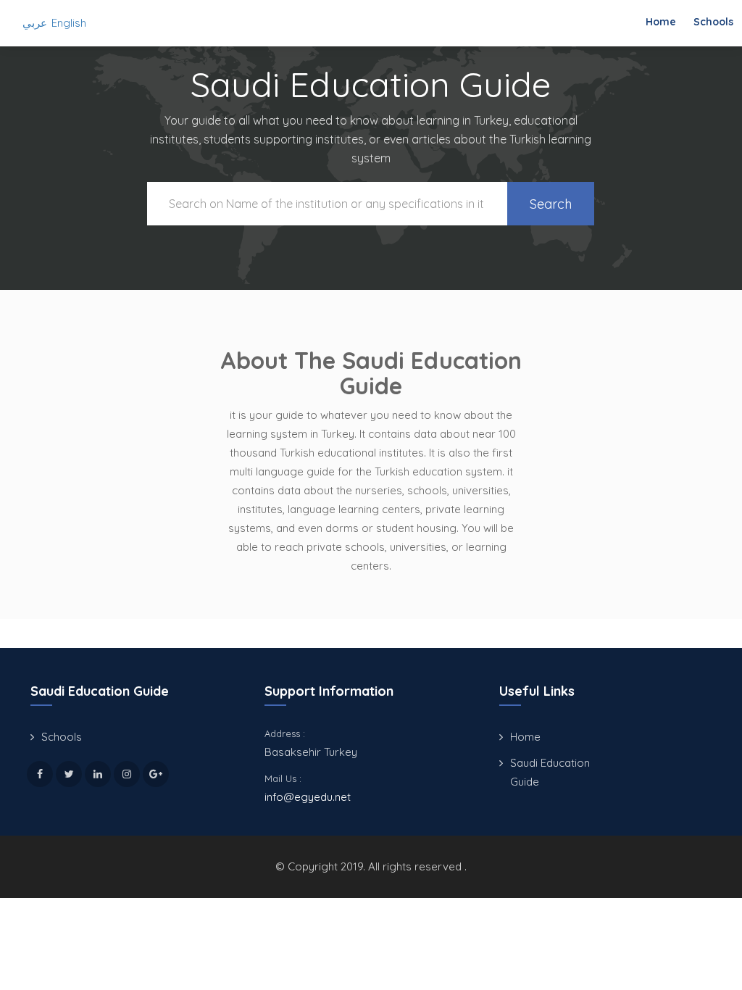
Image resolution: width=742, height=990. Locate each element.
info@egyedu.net (307, 797)
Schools (713, 21)
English (68, 23)
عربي (34, 23)
